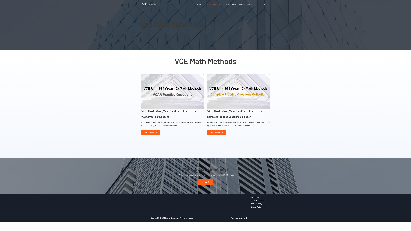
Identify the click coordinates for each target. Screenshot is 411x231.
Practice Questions (212, 4)
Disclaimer (255, 197)
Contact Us (260, 4)
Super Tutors (231, 4)
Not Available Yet (151, 132)
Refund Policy (256, 207)
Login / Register (245, 4)
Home (199, 4)
